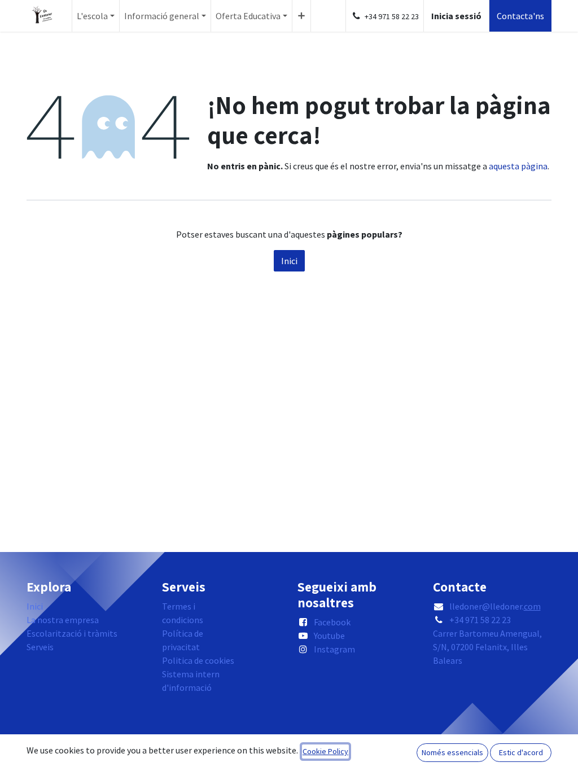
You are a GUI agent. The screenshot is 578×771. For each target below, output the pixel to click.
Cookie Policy (325, 751)
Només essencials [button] (452, 752)
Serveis (40, 646)
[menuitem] (95, 16)
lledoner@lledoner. (495, 606)
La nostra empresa (63, 619)
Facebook (332, 622)
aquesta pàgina (518, 166)
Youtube (329, 635)
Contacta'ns (520, 15)
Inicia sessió (456, 15)
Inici (289, 260)
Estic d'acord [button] (521, 752)
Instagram (334, 649)
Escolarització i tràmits (72, 633)
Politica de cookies (198, 660)
